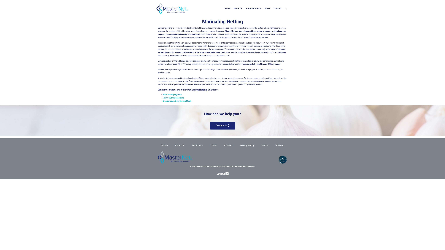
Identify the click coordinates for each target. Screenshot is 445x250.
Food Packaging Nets (172, 95)
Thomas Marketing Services (244, 166)
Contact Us (222, 125)
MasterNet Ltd (200, 166)
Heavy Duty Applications (173, 98)
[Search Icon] (286, 9)
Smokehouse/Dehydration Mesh (177, 101)
